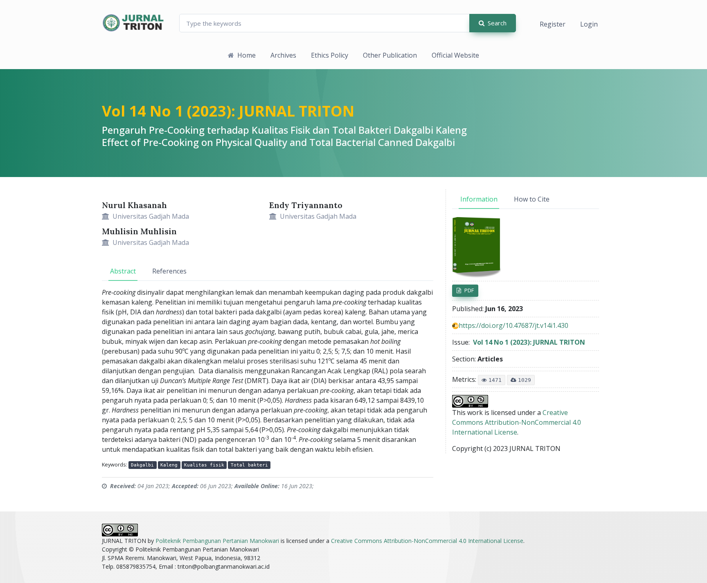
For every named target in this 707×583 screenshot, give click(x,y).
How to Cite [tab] (531, 199)
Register (552, 24)
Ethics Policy (329, 55)
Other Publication (390, 55)
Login (589, 24)
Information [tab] (479, 199)
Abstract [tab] (123, 271)
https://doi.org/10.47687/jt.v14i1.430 (513, 325)
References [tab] (169, 271)
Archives (283, 55)
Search (497, 23)
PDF (469, 290)
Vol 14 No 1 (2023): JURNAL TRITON (228, 111)
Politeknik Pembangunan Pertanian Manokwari (217, 541)
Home (246, 55)
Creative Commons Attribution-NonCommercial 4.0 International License (516, 422)
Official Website (455, 55)
